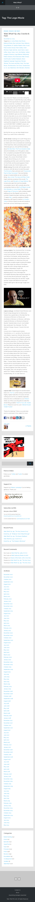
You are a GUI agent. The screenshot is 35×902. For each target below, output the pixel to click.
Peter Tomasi (25, 56)
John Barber (21, 52)
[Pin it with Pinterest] (14, 418)
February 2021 (7, 628)
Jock (16, 52)
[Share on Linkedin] (17, 418)
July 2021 (6, 616)
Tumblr (10, 406)
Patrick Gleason (8, 56)
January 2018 (7, 718)
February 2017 (7, 744)
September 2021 (8, 611)
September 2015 (8, 786)
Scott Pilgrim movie (24, 187)
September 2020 (8, 640)
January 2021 (7, 630)
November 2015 (8, 781)
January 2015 (7, 805)
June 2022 (6, 589)
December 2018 (8, 691)
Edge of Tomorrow (13, 191)
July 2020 (6, 645)
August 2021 (7, 613)
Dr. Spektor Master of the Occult (20, 45)
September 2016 (8, 757)
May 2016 (6, 766)
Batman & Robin (8, 43)
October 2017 (7, 725)
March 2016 (7, 771)
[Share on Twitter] (8, 418)
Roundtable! (7, 856)
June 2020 (6, 647)
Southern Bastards (16, 59)
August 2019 (7, 672)
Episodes (6, 31)
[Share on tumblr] (20, 418)
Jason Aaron (21, 50)
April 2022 (6, 594)
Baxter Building (8, 837)
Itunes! (29, 404)
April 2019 (6, 681)
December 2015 (8, 779)
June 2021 (6, 618)
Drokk (5, 839)
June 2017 (6, 735)
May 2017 (6, 737)
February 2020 (8, 657)
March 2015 (7, 800)
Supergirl (12, 61)
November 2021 (8, 606)
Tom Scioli (19, 65)
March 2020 (7, 654)
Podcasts (11, 31)
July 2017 (6, 732)
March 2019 (7, 684)
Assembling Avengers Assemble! (17, 895)
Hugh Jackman (13, 50)
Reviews (6, 854)
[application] (17, 92)
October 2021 (7, 608)
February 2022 (8, 599)
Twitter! (6, 406)
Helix (10, 197)
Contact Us (17, 890)
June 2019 (6, 676)
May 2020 (6, 650)
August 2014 (7, 817)
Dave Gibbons (25, 43)
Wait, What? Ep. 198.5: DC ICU (19, 553)
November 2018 (8, 693)
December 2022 (8, 574)
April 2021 (6, 623)
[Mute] (23, 93)
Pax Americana (17, 56)
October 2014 (7, 813)
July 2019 (6, 674)
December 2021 (8, 603)
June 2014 (6, 822)
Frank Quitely (19, 47)
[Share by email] (23, 418)
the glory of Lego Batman (21, 181)
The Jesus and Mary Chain (16, 63)
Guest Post (7, 844)
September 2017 (8, 727)
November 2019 (8, 664)
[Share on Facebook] (5, 418)
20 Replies (28, 426)
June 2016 (6, 764)
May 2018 (6, 708)
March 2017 (7, 742)
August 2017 (7, 730)
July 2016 (6, 761)
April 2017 (6, 740)
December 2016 (8, 749)
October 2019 (7, 667)
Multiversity (26, 54)
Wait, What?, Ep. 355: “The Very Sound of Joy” (16, 531)
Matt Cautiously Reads (19, 555)
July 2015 (6, 791)
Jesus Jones (11, 52)
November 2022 (8, 577)
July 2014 (6, 820)
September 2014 (8, 815)
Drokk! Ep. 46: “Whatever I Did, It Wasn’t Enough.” (17, 534)
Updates (6, 861)
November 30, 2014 (9, 38)
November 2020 (8, 635)
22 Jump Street (14, 41)
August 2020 (7, 642)
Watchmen (13, 67)
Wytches (27, 67)
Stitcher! (24, 404)
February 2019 (8, 686)
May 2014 (6, 825)
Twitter (13, 474)
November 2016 (8, 752)
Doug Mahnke (7, 45)
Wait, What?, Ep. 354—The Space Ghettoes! (15, 536)
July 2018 (6, 703)
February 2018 (8, 715)
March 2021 (7, 625)
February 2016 (8, 774)
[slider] (27, 91)
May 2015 (6, 796)
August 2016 (7, 759)
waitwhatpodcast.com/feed (23, 518)
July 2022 (6, 586)
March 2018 (7, 713)
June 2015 (6, 793)
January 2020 (7, 659)
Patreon (27, 398)
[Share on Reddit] (11, 418)
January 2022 (7, 601)
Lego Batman (18, 54)
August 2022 (7, 584)
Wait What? (17, 31)
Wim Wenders (20, 67)
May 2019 (6, 679)
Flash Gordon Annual (9, 47)
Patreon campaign (16, 487)
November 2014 (8, 810)
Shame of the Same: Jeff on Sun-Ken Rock (22, 558)
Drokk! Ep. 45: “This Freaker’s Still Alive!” (14, 541)
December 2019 (8, 662)
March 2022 (7, 596)
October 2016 (7, 754)
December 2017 (8, 720)
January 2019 (7, 689)
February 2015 (7, 803)
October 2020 (7, 637)
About (17, 892)
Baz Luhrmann (17, 43)
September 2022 (8, 582)
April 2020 (6, 652)
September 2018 (8, 698)
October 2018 (7, 696)
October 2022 (7, 579)
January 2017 (7, 747)
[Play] (7, 93)
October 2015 (7, 783)
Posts (5, 851)
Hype (5, 846)
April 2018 (6, 710)
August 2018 (7, 701)
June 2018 (6, 706)
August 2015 (7, 788)
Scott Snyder (7, 59)
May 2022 (6, 591)
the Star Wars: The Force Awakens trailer (19, 149)
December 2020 (8, 633)
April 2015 (6, 798)
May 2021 (6, 620)
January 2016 (7, 776)
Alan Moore (22, 41)
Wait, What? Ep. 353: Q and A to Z (13, 538)
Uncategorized (8, 858)
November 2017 (8, 723)
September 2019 (8, 669)
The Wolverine (12, 65)
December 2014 (8, 808)
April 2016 (6, 769)
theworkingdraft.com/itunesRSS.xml (12, 516)
